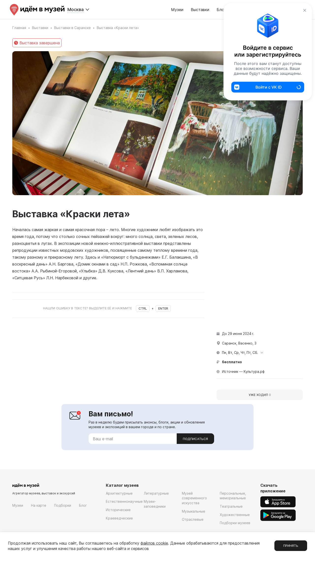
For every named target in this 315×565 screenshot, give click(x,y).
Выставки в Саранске (72, 28)
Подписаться (195, 439)
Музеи (177, 9)
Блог (83, 505)
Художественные (235, 515)
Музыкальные (193, 511)
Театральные (231, 506)
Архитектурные (119, 493)
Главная (19, 28)
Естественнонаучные (124, 501)
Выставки (200, 9)
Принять (290, 546)
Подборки (62, 505)
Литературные (156, 493)
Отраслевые (193, 519)
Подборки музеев (235, 523)
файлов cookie (154, 543)
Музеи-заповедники (155, 503)
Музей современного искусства (194, 498)
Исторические (118, 510)
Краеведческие (119, 518)
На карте (38, 505)
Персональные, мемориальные (233, 495)
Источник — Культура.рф (243, 371)
